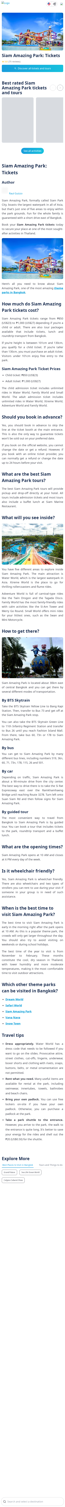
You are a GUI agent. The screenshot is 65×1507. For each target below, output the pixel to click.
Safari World (13, 1005)
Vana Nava (12, 1017)
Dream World (14, 999)
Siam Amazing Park (18, 1011)
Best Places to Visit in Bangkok (17, 1164)
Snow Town (13, 1023)
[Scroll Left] (53, 88)
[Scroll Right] (60, 88)
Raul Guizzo (16, 193)
